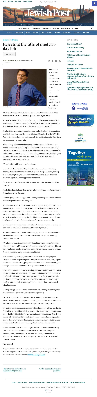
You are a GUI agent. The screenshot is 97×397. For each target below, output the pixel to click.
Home (4, 2)
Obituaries (75, 28)
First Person (14, 40)
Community (19, 32)
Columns (77, 32)
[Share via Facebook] (53, 61)
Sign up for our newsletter (84, 25)
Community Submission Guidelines (57, 383)
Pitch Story (18, 2)
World (35, 32)
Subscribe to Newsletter (77, 383)
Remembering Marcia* (74, 44)
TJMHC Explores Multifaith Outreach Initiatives (78, 56)
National (86, 32)
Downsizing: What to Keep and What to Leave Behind (80, 69)
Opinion (57, 32)
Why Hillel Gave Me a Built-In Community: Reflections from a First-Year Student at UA (80, 76)
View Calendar (22, 383)
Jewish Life (67, 32)
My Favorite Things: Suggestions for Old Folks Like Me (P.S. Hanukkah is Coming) (80, 89)
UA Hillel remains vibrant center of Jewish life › (50, 370)
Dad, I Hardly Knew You (74, 51)
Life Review (70, 61)
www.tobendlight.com (36, 355)
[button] (94, 3)
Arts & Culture (46, 32)
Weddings (56, 28)
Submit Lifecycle (27, 2)
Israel (28, 32)
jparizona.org (48, 390)
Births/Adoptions (23, 28)
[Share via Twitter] (49, 61)
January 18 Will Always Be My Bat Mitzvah (78, 83)
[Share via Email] (56, 61)
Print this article (9, 54)
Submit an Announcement (37, 383)
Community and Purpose (75, 65)
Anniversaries (65, 28)
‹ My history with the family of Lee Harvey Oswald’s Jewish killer (14, 370)
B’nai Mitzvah (36, 28)
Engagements (46, 28)
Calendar (10, 2)
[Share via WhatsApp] (59, 61)
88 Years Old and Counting (75, 48)
